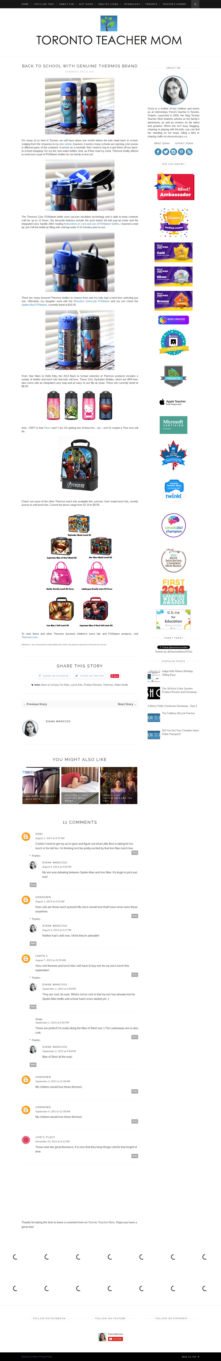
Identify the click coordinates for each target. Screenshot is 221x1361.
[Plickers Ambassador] (174, 355)
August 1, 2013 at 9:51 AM (49, 901)
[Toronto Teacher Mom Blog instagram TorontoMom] (173, 154)
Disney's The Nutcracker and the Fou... (118, 798)
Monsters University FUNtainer (92, 301)
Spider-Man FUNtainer (34, 304)
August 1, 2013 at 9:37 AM (49, 838)
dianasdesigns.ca (177, 136)
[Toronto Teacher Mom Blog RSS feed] (189, 154)
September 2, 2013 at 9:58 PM (59, 988)
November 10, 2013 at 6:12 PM (52, 1141)
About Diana (161, 143)
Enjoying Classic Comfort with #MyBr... (76, 798)
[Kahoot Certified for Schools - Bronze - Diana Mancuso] (174, 309)
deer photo (65, 144)
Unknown (43, 897)
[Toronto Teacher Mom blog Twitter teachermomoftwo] (165, 154)
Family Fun (66, 4)
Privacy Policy (45, 1356)
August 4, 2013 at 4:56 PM (56, 866)
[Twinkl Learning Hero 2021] (174, 506)
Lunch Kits (76, 684)
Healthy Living (108, 4)
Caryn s (41, 955)
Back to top (189, 1356)
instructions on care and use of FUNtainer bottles (91, 223)
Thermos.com (29, 637)
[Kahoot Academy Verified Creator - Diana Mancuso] (174, 199)
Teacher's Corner (174, 4)
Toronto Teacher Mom (101, 1222)
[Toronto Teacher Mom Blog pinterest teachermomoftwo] (181, 154)
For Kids (64, 684)
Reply (134, 853)
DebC (39, 833)
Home (25, 4)
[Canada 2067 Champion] (173, 538)
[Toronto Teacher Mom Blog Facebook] (158, 154)
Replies (36, 855)
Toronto (151, 4)
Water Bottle (121, 684)
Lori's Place (45, 1137)
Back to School (49, 684)
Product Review (93, 684)
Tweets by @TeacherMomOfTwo (173, 651)
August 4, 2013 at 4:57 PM (56, 930)
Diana (151, 108)
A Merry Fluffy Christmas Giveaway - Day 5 (172, 705)
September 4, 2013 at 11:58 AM (52, 1081)
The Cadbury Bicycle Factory (178, 713)
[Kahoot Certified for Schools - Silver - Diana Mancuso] (174, 285)
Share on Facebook (56, 676)
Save (116, 676)
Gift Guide (86, 4)
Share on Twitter (92, 676)
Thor (46, 427)
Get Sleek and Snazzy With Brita (41, 798)
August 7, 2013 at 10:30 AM (50, 960)
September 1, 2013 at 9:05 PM (52, 1022)
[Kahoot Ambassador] (174, 237)
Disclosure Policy (29, 1356)
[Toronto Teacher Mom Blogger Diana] (173, 104)
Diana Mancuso (58, 721)
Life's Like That (44, 4)
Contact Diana (184, 143)
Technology (132, 4)
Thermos (108, 684)
